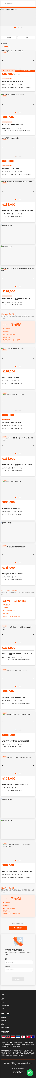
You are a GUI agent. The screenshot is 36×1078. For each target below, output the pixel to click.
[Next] (33, 60)
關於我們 (3, 1017)
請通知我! (18, 979)
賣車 (2, 1002)
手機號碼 (7, 966)
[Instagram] (16, 1072)
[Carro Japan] (23, 1036)
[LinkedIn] (22, 1072)
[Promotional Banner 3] (18, 17)
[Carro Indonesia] (13, 1036)
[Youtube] (19, 1072)
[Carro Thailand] (18, 1036)
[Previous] (2, 60)
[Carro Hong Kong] (28, 1036)
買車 (2, 999)
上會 (2, 1008)
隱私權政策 (21, 1068)
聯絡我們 (3, 1021)
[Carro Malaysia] (8, 1036)
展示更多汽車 (18, 928)
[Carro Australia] (32, 1036)
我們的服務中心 (5, 1027)
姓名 (6, 959)
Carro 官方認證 (5, 1005)
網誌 (2, 1024)
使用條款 (14, 1068)
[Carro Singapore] (3, 1036)
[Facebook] (14, 1072)
